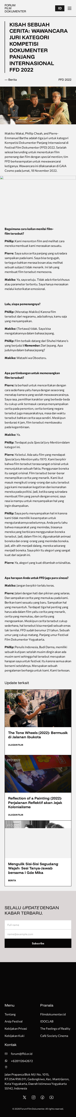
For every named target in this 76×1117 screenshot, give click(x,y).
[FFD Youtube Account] (51, 1098)
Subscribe (38, 943)
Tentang (10, 1014)
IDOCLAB (46, 1021)
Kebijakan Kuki (14, 1035)
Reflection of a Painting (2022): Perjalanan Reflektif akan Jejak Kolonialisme (35, 802)
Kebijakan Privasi (16, 1028)
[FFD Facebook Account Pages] (42, 1098)
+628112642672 (22, 1061)
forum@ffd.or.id (21, 1053)
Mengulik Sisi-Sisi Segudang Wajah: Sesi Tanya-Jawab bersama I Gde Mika (33, 868)
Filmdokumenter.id (53, 1014)
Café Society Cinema (54, 1035)
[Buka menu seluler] (69, 8)
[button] (59, 8)
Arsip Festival (14, 1021)
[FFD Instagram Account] (33, 1098)
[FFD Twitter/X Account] (24, 1098)
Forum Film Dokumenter (15, 8)
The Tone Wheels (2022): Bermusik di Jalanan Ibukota (38, 734)
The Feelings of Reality (55, 1028)
